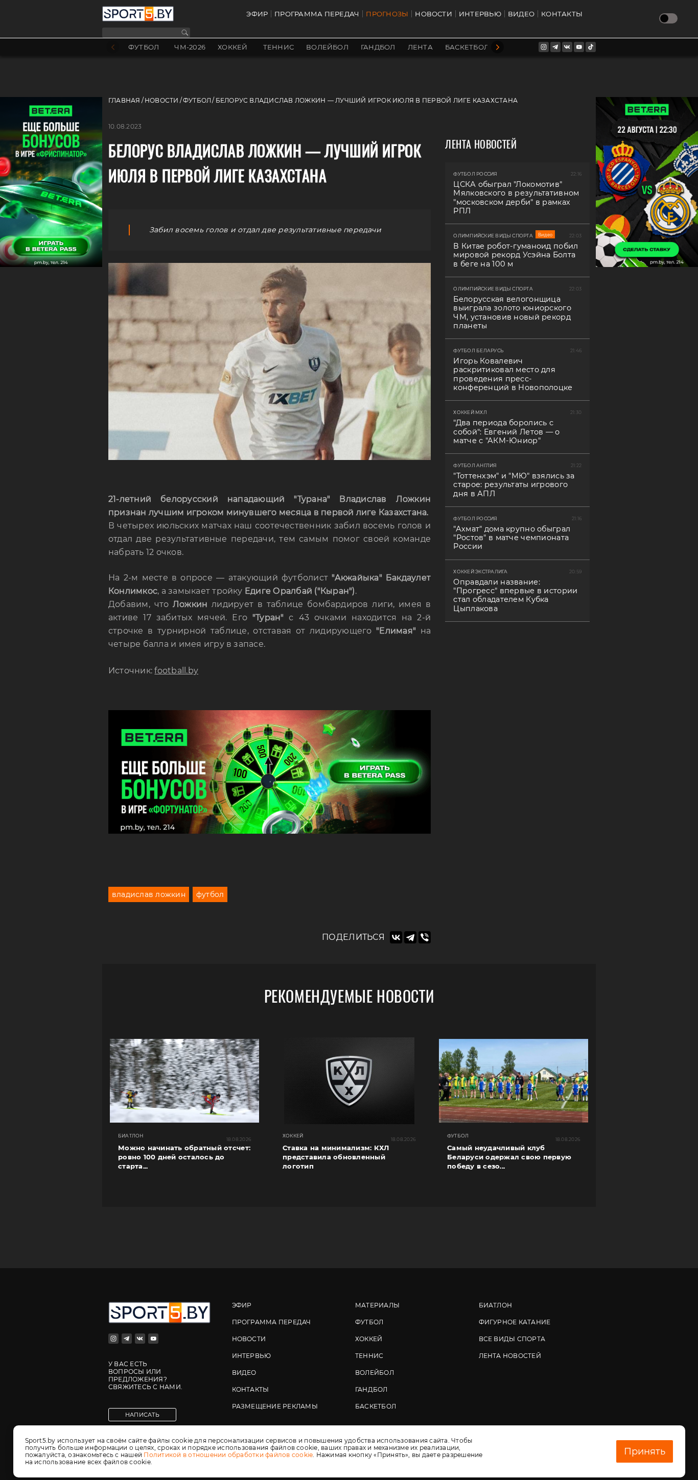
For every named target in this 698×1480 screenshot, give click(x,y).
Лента (420, 47)
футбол (210, 894)
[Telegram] (410, 937)
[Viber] (424, 937)
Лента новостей (510, 1356)
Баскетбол (467, 47)
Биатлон (496, 1305)
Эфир (257, 13)
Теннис (278, 47)
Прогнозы (387, 13)
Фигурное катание (515, 1322)
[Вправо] (497, 47)
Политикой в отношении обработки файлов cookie (228, 1455)
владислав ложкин (148, 894)
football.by (176, 670)
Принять (644, 1451)
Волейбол (327, 47)
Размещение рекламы (275, 1406)
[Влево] (112, 47)
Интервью (480, 13)
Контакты (562, 13)
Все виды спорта (512, 1339)
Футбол (143, 47)
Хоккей (232, 47)
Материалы (377, 1305)
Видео (521, 13)
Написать (142, 1414)
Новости (433, 13)
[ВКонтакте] (396, 937)
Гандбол (378, 47)
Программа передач (316, 13)
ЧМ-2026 (189, 47)
